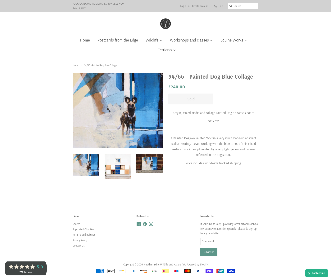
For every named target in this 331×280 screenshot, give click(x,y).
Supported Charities (83, 229)
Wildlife (152, 40)
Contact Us (79, 245)
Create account (200, 6)
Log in (183, 6)
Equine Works (232, 40)
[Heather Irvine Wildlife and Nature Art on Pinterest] (145, 224)
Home (85, 40)
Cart (221, 6)
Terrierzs (165, 49)
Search (76, 224)
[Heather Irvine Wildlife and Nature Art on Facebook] (138, 224)
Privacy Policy (80, 240)
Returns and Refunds (84, 234)
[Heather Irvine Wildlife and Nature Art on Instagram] (151, 224)
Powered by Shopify (197, 264)
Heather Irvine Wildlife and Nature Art (164, 264)
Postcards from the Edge (117, 40)
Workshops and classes (190, 40)
